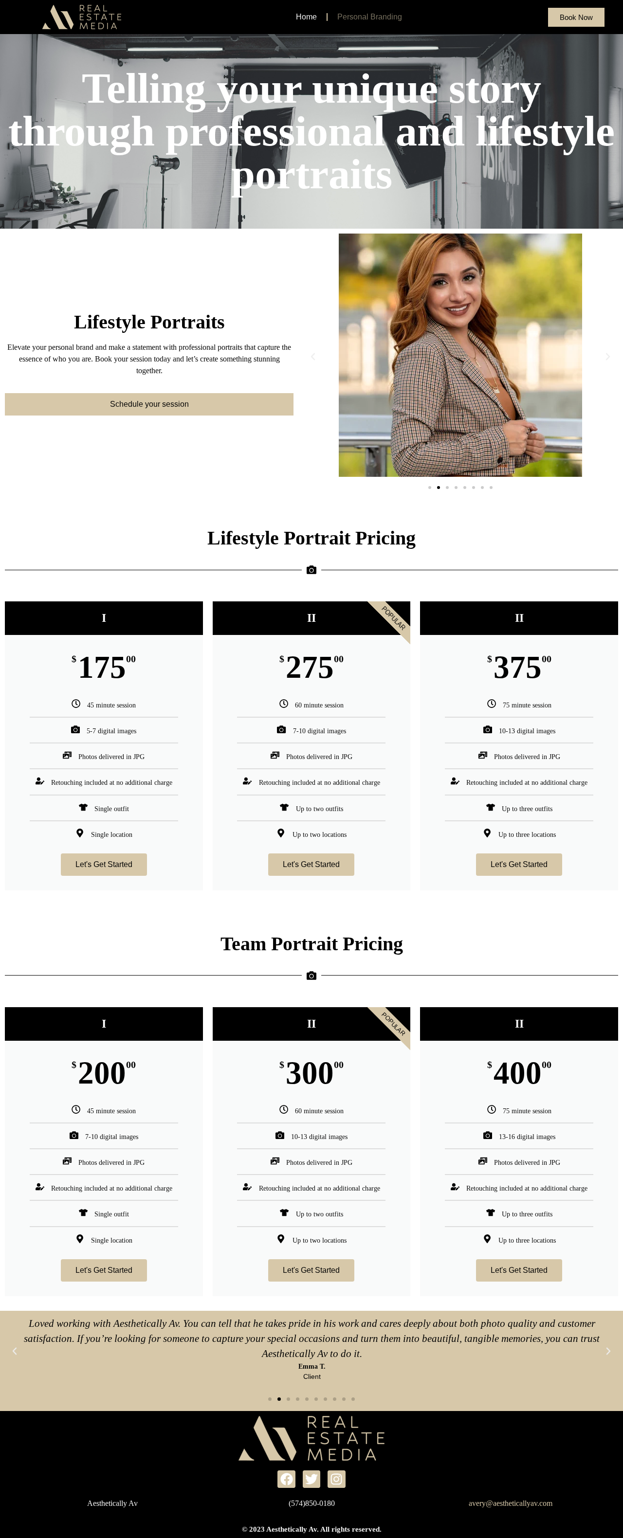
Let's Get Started (103, 864)
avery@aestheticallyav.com (510, 1503)
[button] (313, 357)
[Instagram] (336, 1479)
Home (306, 17)
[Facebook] (286, 1479)
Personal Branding (369, 17)
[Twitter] (311, 1479)
